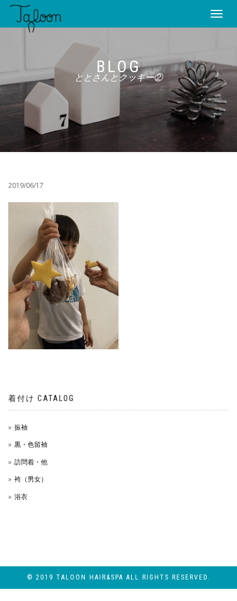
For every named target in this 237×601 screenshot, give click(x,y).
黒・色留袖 (30, 444)
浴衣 (21, 496)
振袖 (21, 427)
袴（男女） (30, 479)
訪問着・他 (30, 462)
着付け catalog (41, 398)
